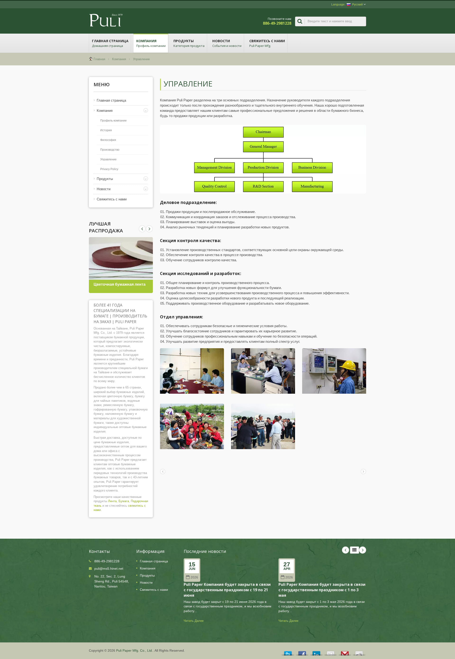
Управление (141, 59)
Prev (149, 228)
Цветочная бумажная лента (120, 284)
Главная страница (110, 43)
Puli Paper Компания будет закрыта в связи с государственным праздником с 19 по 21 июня (227, 590)
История (106, 130)
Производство (109, 149)
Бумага (123, 501)
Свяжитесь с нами (267, 43)
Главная (99, 59)
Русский (357, 4)
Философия (108, 140)
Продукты (189, 43)
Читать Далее (194, 621)
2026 (194, 577)
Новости (226, 43)
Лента (112, 501)
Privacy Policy (109, 169)
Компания (151, 43)
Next (142, 228)
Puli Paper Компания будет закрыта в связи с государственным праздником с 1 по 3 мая (321, 590)
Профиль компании (113, 120)
